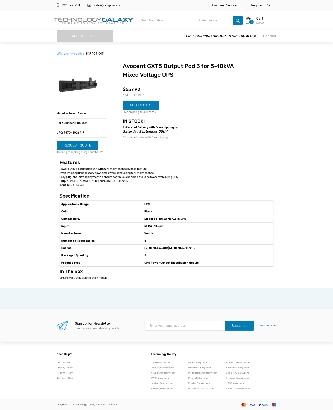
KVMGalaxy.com (160, 378)
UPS (59, 53)
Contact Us (63, 362)
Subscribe (239, 326)
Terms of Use (65, 378)
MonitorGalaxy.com (199, 367)
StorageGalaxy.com (237, 378)
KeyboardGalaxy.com (163, 372)
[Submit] (238, 20)
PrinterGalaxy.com (199, 383)
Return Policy (65, 372)
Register (257, 5)
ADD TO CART (141, 105)
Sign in (271, 5)
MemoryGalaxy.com (162, 388)
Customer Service (224, 5)
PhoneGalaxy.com (198, 378)
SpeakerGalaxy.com (237, 372)
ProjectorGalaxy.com (238, 362)
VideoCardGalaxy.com (238, 388)
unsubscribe (268, 326)
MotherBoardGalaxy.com (202, 372)
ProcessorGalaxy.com (201, 388)
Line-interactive (74, 53)
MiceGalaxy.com (197, 362)
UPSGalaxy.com (235, 383)
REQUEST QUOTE (77, 145)
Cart (259, 18)
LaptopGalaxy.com (161, 383)
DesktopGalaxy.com (162, 367)
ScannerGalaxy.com (237, 367)
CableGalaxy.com (160, 362)
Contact (269, 36)
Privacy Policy (65, 367)
